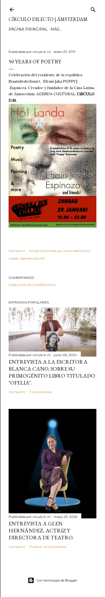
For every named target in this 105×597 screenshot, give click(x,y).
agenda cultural (32, 258)
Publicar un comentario (32, 285)
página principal (28, 29)
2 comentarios (40, 392)
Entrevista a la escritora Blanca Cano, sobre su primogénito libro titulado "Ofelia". (52, 372)
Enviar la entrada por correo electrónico (59, 251)
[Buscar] (93, 8)
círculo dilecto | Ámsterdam (48, 19)
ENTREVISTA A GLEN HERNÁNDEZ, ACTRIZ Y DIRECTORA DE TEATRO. (41, 530)
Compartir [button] (17, 251)
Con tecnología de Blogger (56, 580)
